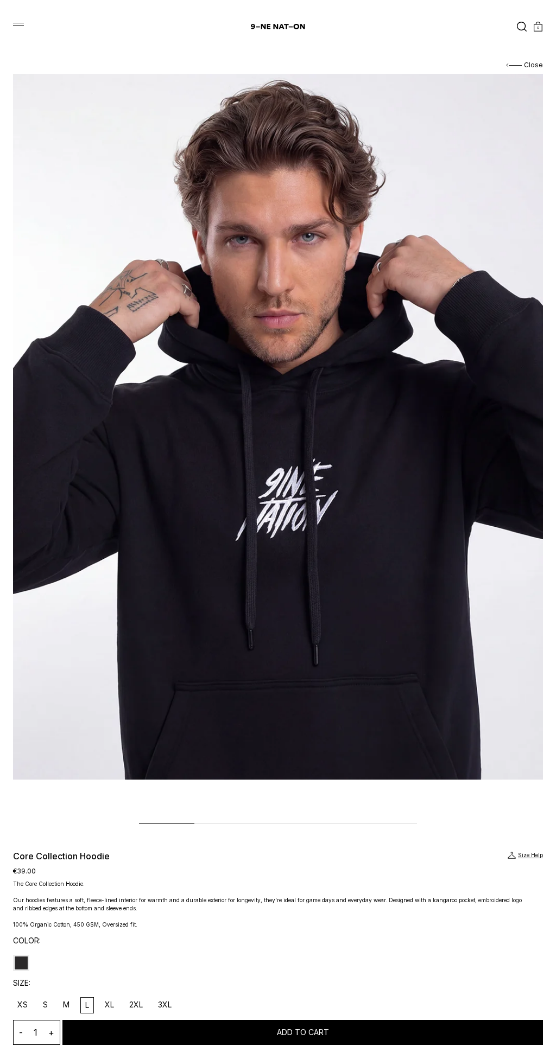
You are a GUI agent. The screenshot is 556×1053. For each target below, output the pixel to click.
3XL (165, 1004)
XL (109, 1004)
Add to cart (303, 1032)
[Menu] (18, 24)
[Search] (518, 26)
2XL (136, 1004)
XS (22, 1004)
